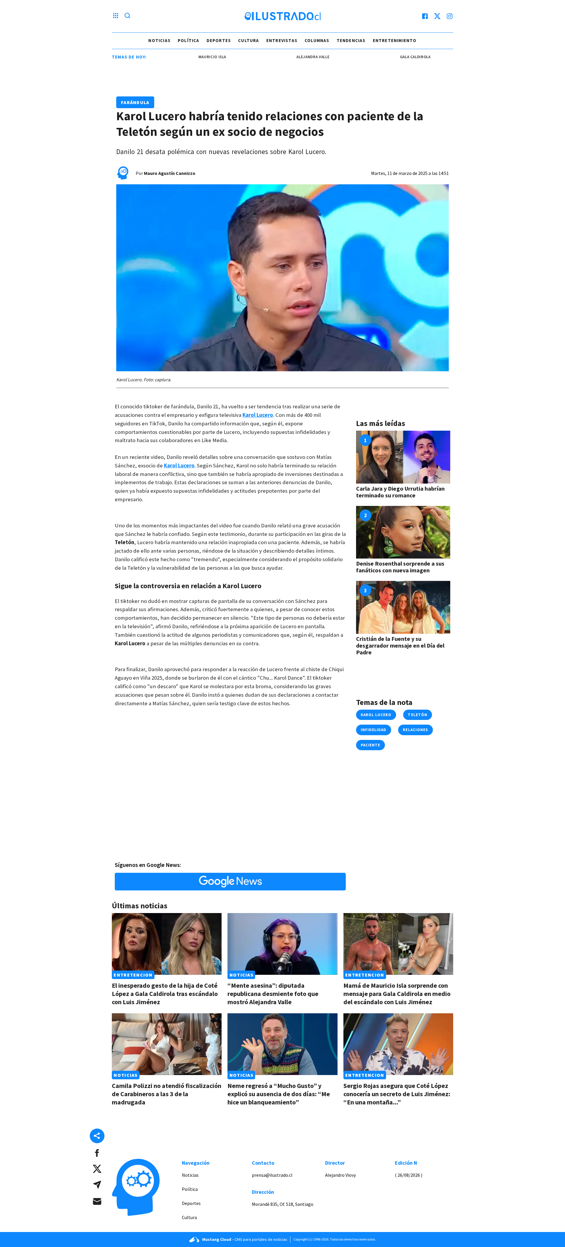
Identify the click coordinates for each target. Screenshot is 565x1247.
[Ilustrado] (282, 16)
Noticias (159, 40)
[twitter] (437, 16)
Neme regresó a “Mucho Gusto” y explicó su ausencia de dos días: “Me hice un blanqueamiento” (278, 1093)
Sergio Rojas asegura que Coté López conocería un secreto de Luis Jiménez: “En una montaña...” (396, 1093)
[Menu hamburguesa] (115, 16)
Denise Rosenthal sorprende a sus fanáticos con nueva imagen (400, 567)
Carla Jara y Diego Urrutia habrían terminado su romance (400, 492)
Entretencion (133, 975)
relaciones (415, 729)
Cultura (248, 40)
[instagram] (449, 16)
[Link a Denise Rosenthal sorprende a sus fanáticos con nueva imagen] (403, 532)
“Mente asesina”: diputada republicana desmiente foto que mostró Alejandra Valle (272, 993)
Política (189, 40)
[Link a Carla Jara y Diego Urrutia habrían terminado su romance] (403, 457)
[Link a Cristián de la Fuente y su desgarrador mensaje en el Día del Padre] (403, 607)
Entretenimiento (395, 40)
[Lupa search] (127, 16)
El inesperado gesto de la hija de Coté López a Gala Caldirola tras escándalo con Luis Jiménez (165, 993)
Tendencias (351, 40)
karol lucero (376, 714)
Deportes (219, 40)
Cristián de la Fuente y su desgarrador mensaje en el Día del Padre (400, 645)
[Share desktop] (97, 1136)
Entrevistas (282, 40)
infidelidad (373, 729)
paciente (370, 745)
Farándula (135, 102)
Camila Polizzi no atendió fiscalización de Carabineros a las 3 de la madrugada (166, 1093)
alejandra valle (287, 56)
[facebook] (425, 16)
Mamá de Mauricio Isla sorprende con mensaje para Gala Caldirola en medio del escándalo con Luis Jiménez (397, 993)
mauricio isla (186, 56)
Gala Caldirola (389, 56)
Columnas (317, 40)
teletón (417, 714)
